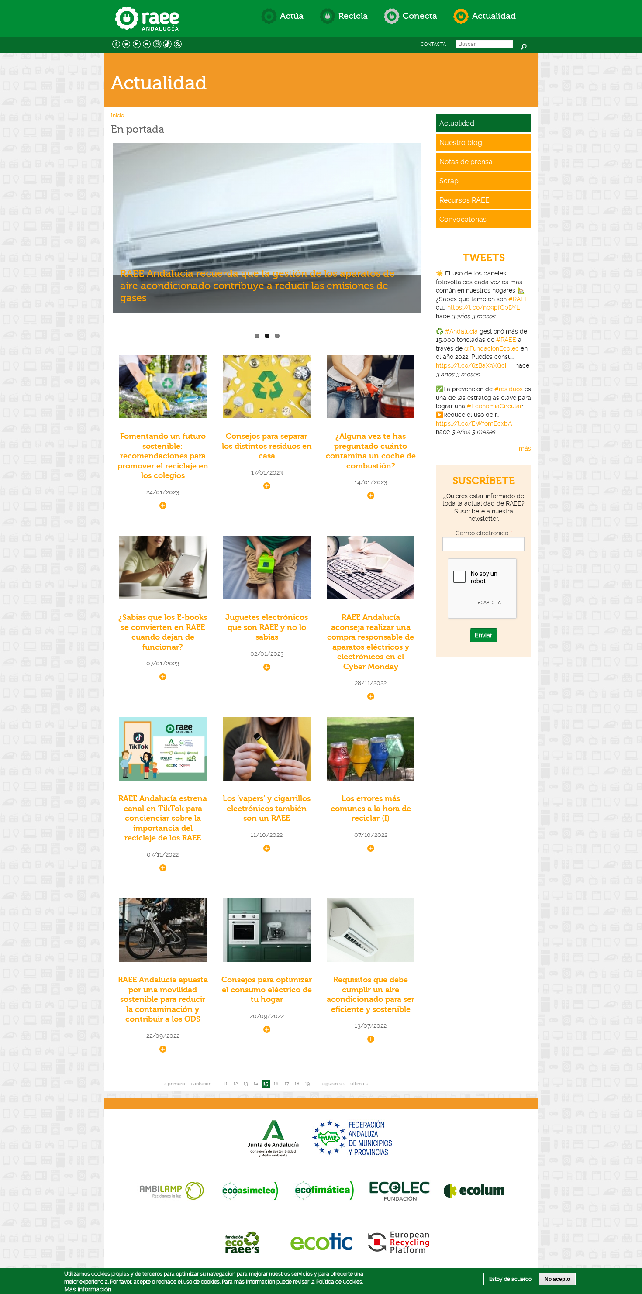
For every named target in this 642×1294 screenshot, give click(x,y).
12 (235, 1084)
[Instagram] (157, 43)
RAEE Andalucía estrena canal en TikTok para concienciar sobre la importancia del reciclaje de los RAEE (162, 818)
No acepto (557, 1279)
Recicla (353, 16)
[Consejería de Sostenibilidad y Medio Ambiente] (273, 1137)
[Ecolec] (399, 1190)
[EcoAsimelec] (250, 1190)
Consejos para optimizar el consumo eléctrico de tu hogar (266, 989)
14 (255, 1084)
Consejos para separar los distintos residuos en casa (267, 446)
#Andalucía (461, 331)
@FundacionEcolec (491, 348)
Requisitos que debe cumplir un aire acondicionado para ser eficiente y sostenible (370, 994)
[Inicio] (147, 10)
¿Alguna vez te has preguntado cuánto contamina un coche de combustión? (371, 451)
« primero (174, 1084)
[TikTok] (167, 43)
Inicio (117, 115)
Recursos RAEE (464, 200)
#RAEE (518, 299)
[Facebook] (116, 43)
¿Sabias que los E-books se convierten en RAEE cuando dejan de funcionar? (162, 632)
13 (245, 1084)
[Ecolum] (474, 1190)
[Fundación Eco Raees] (244, 1241)
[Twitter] (126, 43)
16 (276, 1084)
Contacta (433, 44)
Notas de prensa (466, 162)
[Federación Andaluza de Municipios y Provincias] (354, 1137)
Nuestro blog (460, 142)
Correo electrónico (484, 533)
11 (225, 1084)
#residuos (508, 388)
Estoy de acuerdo (510, 1279)
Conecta (420, 16)
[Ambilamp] (172, 1190)
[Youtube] (147, 43)
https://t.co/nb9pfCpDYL (483, 307)
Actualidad (494, 16)
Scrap (449, 181)
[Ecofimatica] (324, 1190)
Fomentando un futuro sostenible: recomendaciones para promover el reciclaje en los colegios (162, 456)
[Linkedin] (136, 43)
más (525, 448)
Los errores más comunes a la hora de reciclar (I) (371, 808)
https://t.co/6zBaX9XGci (471, 365)
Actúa (292, 16)
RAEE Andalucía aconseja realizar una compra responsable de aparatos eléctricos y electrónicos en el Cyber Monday (370, 642)
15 (265, 1084)
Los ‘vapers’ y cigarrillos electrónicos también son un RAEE (267, 808)
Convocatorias (463, 219)
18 (297, 1084)
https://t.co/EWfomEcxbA (474, 423)
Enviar (483, 635)
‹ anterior (200, 1084)
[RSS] (178, 43)
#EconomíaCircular (494, 406)
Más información (87, 1289)
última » (359, 1084)
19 (307, 1084)
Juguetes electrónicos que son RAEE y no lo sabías (266, 627)
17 (286, 1084)
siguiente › (333, 1084)
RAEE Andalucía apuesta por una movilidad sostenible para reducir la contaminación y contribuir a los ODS (163, 999)
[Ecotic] (321, 1241)
